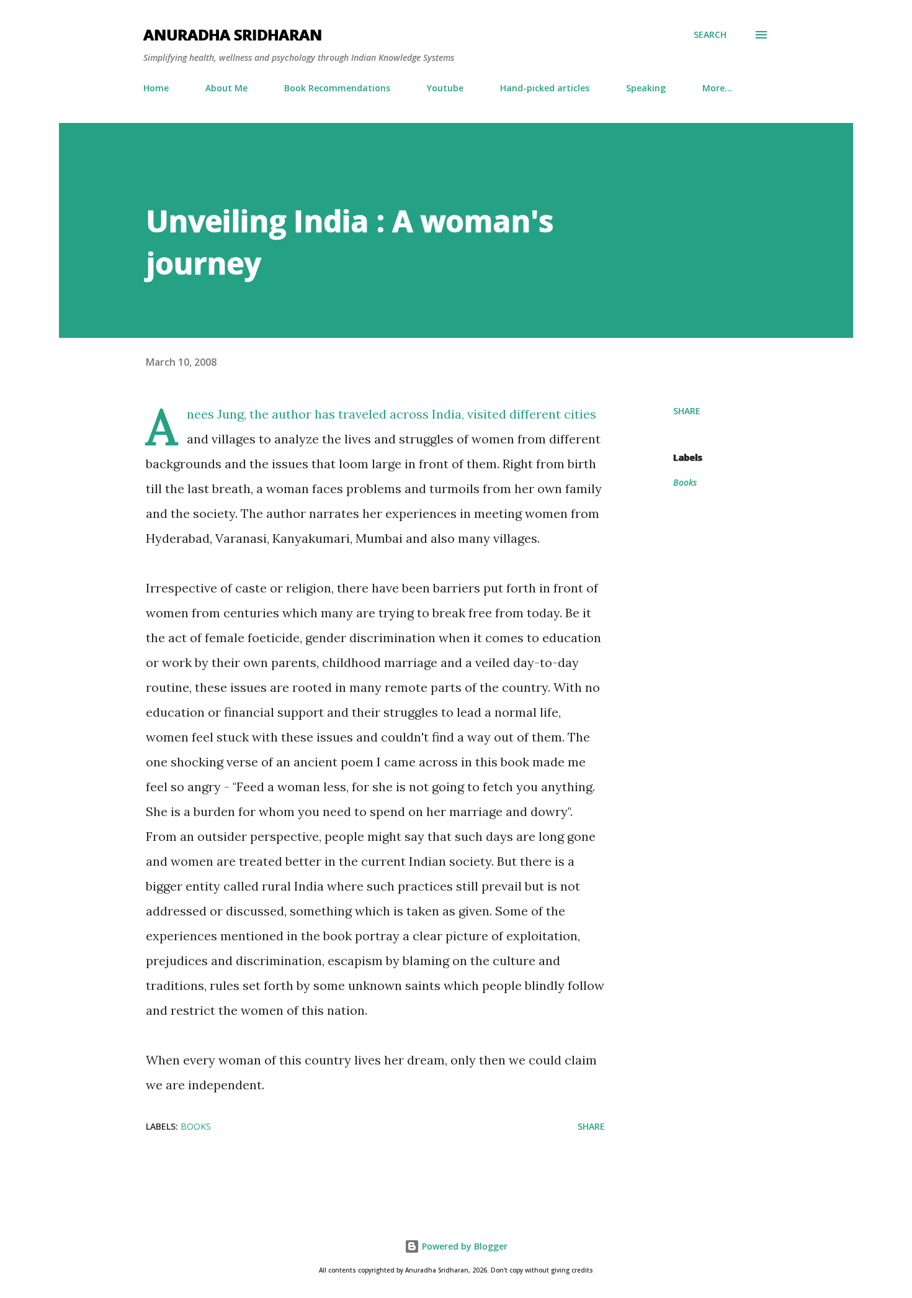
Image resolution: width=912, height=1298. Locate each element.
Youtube (445, 88)
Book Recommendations (337, 88)
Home (156, 88)
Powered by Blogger (463, 1246)
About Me (226, 88)
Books (685, 482)
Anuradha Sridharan (232, 34)
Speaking (646, 88)
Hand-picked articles (544, 88)
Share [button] (686, 411)
